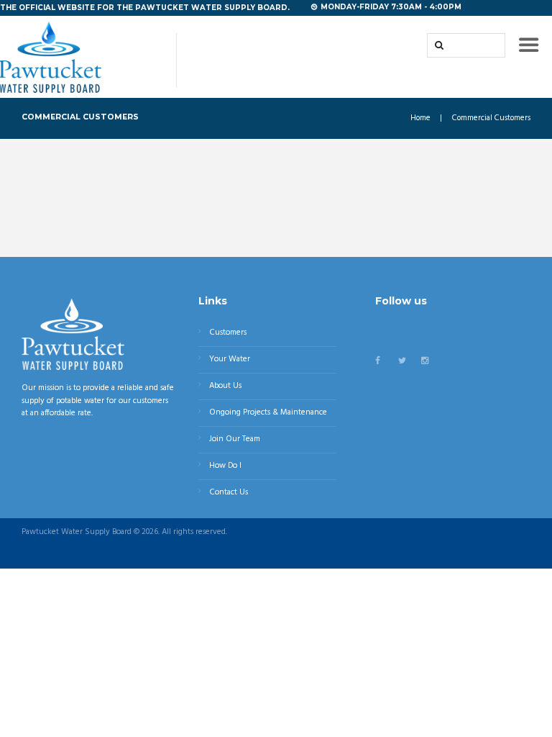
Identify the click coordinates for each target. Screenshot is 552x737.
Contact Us (228, 492)
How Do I (225, 465)
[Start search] (437, 45)
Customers (228, 332)
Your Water (229, 359)
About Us (225, 385)
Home (420, 118)
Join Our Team (234, 439)
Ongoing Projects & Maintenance (268, 412)
